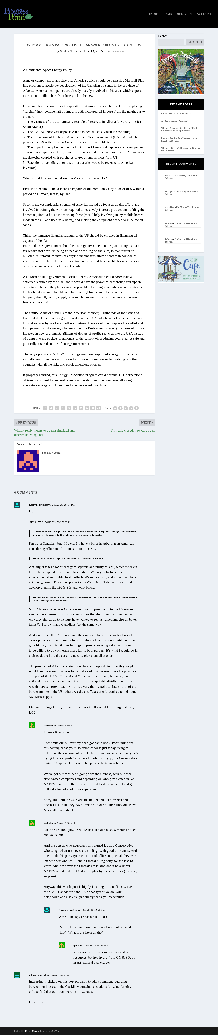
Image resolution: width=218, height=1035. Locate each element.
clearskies (169, 207)
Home (153, 14)
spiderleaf (49, 725)
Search (163, 36)
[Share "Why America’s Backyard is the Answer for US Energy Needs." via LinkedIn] (75, 408)
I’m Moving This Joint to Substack (177, 114)
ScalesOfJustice (71, 51)
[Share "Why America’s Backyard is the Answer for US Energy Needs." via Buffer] (81, 408)
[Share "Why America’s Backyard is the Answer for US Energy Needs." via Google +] (57, 408)
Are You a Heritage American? (174, 121)
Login (167, 14)
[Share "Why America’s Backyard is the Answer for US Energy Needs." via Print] (99, 408)
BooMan (169, 175)
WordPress (55, 1031)
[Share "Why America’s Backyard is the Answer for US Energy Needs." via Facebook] (45, 408)
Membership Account (193, 14)
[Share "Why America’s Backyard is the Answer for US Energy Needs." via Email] (93, 408)
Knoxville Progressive (40, 505)
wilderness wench (38, 975)
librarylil (169, 191)
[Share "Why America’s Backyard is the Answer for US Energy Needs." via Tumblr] (63, 408)
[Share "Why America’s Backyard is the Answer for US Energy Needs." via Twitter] (51, 408)
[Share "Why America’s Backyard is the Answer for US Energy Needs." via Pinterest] (69, 408)
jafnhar (168, 223)
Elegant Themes (32, 1031)
